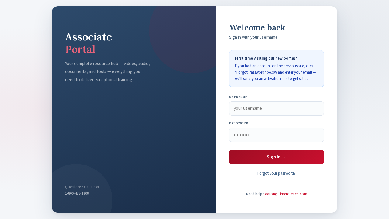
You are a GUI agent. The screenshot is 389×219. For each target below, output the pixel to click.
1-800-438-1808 (77, 193)
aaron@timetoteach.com (286, 194)
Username (238, 97)
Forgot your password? (276, 173)
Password (239, 123)
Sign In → (277, 157)
